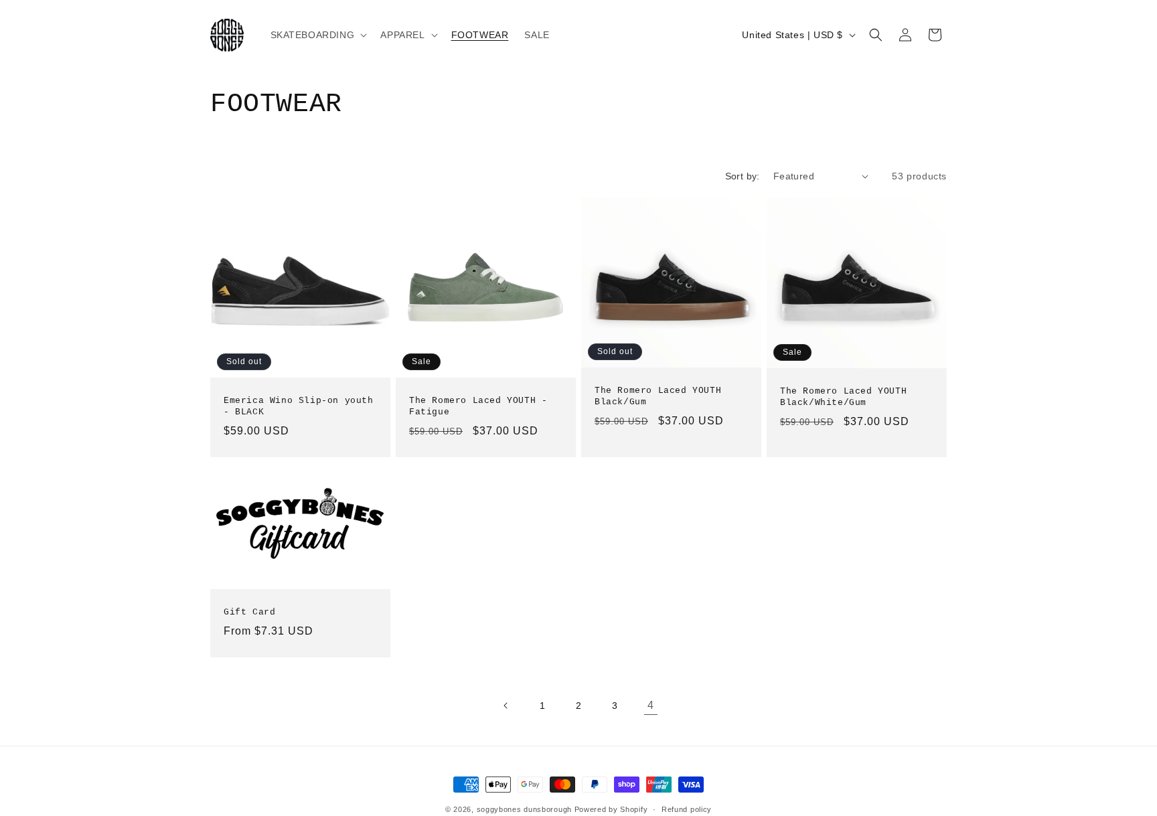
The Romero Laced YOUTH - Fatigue (478, 406)
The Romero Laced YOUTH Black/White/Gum (843, 396)
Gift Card (249, 612)
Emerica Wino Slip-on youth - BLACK (299, 406)
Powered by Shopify (611, 809)
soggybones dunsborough (524, 809)
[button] (317, 35)
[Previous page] (506, 705)
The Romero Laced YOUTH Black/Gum (658, 396)
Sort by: (742, 176)
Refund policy (687, 809)
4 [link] (650, 705)
